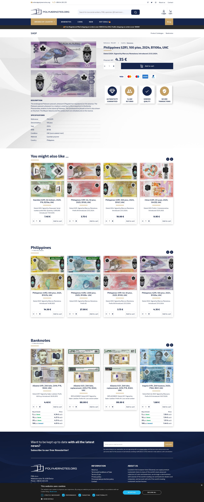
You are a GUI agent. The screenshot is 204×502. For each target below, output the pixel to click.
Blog (169, 22)
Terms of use (96, 474)
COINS (80, 22)
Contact (170, 2)
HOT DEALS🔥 (105, 22)
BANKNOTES (66, 22)
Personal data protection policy (102, 479)
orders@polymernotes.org (41, 2)
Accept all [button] (132, 492)
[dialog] (102, 492)
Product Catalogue (157, 33)
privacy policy (143, 449)
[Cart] (170, 9)
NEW (91, 22)
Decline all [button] (151, 492)
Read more (53, 491)
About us (162, 2)
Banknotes (169, 33)
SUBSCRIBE (168, 444)
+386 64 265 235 (61, 2)
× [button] (201, 485)
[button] (80, 499)
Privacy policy (96, 477)
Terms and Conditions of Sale (101, 472)
